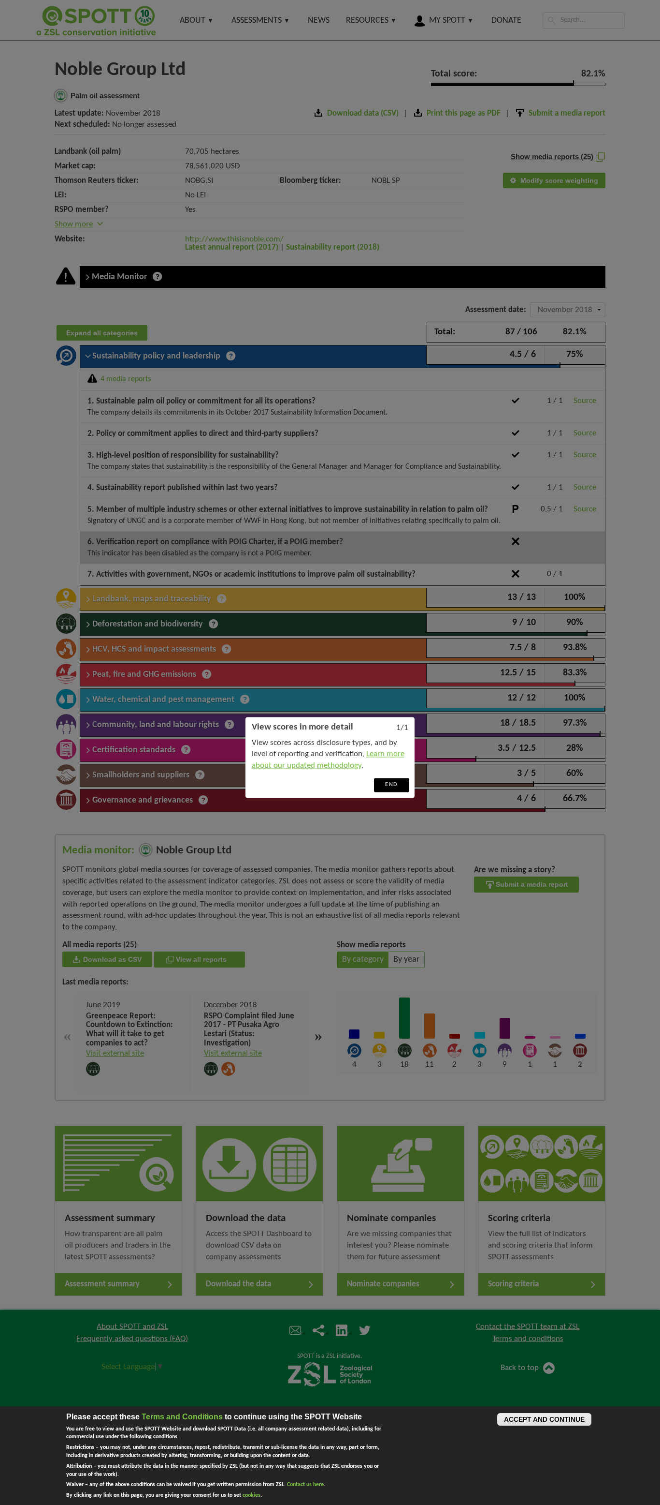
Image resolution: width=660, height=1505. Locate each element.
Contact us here (305, 1485)
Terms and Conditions (182, 1417)
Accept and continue (544, 1419)
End (391, 785)
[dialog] (330, 757)
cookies (251, 1495)
